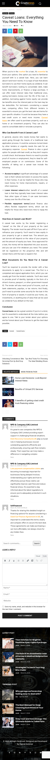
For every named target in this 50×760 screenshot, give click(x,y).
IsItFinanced (16, 506)
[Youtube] (41, 753)
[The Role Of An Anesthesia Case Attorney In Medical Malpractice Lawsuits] (8, 657)
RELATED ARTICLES (11, 372)
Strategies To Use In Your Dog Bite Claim (30, 668)
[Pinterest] (15, 31)
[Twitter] (10, 31)
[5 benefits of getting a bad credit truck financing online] (8, 403)
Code (45, 556)
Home (4, 10)
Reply (12, 457)
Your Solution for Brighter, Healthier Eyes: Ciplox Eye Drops (31, 641)
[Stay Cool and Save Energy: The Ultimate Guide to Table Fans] (8, 722)
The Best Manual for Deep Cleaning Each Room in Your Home (29, 708)
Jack (17, 645)
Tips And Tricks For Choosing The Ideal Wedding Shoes (36, 360)
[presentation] (5, 560)
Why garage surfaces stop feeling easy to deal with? (28, 692)
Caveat (11, 331)
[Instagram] (15, 753)
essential (41, 71)
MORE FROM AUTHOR (29, 372)
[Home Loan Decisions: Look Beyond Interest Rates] (8, 381)
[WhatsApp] (20, 31)
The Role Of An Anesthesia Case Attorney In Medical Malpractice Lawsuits (31, 656)
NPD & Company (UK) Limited (24, 425)
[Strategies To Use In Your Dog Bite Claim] (8, 671)
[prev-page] (3, 411)
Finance (19, 10)
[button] (5, 561)
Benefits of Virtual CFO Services (29, 389)
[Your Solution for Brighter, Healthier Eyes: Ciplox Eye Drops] (8, 643)
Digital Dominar (26, 744)
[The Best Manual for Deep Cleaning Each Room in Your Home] (8, 708)
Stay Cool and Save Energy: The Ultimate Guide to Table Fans (31, 720)
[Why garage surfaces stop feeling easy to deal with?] (8, 695)
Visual (38, 556)
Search (37, 543)
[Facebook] (4, 31)
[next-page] (7, 411)
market (22, 71)
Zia (16, 697)
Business (11, 10)
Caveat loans (20, 331)
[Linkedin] (20, 753)
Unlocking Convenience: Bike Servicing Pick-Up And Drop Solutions (13, 361)
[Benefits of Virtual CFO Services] (8, 392)
